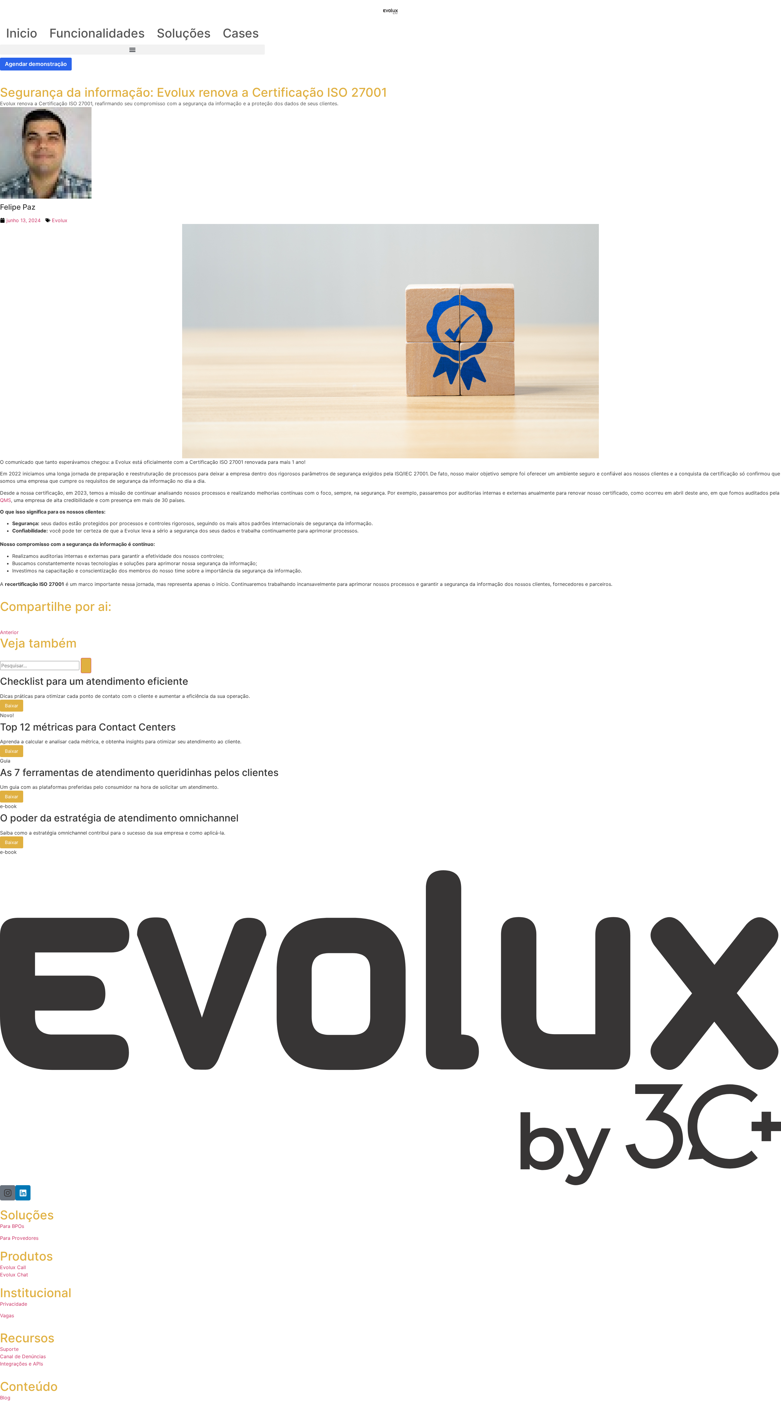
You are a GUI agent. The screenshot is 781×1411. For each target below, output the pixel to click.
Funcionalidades (97, 33)
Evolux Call (13, 1267)
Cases (241, 33)
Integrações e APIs (21, 1364)
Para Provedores (19, 1238)
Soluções (184, 33)
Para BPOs (12, 1226)
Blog (5, 1398)
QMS (5, 500)
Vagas (7, 1315)
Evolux (59, 220)
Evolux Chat (14, 1275)
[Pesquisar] (86, 665)
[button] (132, 50)
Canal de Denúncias (23, 1356)
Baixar (11, 706)
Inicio (21, 33)
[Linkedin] (23, 1192)
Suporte (9, 1349)
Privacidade (13, 1304)
